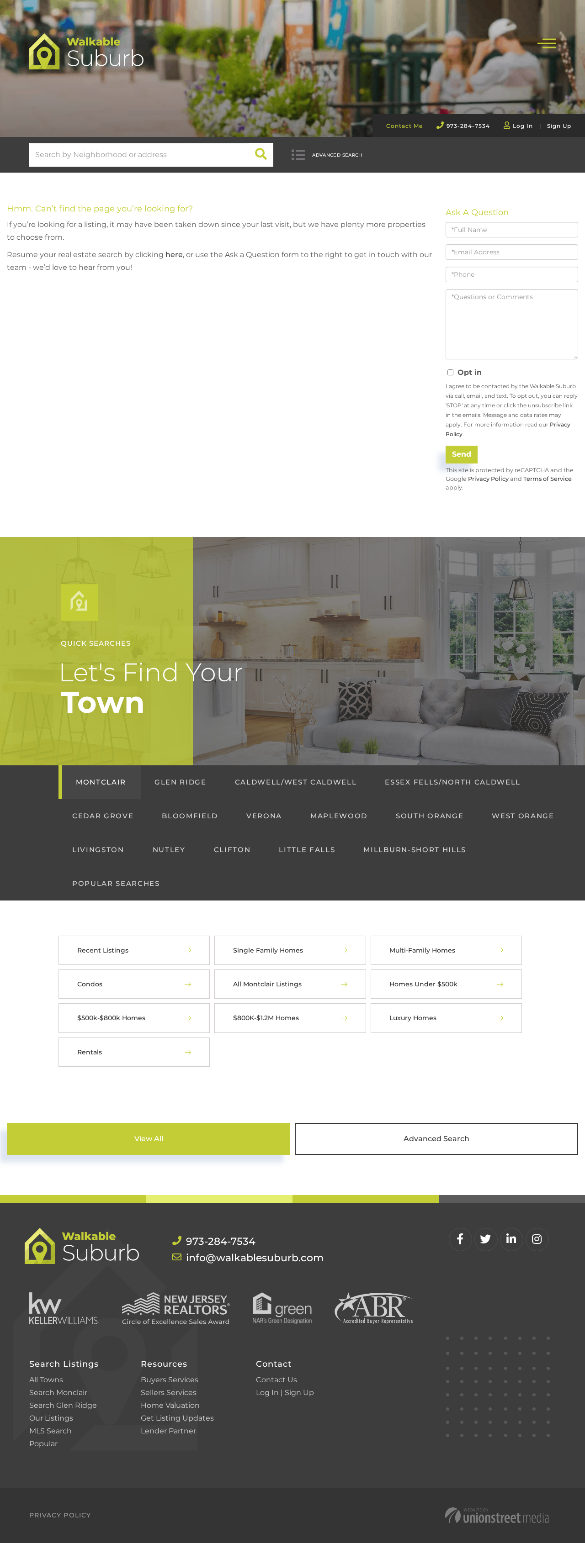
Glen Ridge (180, 782)
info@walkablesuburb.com (236, 1258)
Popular (43, 1443)
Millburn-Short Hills (414, 849)
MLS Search (50, 1431)
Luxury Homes (412, 1018)
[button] (261, 155)
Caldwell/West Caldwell (296, 782)
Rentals (89, 1052)
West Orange (523, 815)
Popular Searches (116, 883)
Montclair (101, 782)
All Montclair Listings (267, 984)
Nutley (169, 849)
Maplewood (338, 815)
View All (148, 1138)
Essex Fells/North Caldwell (452, 782)
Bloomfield (190, 815)
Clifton (232, 849)
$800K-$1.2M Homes (266, 1018)
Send (461, 454)
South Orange (429, 815)
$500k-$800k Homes (111, 1018)
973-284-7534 (468, 125)
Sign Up (559, 125)
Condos (89, 984)
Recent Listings (102, 950)
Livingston (98, 849)
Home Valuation (170, 1405)
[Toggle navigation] (546, 42)
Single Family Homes (268, 950)
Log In (523, 125)
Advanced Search (337, 155)
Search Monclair (58, 1392)
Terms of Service (547, 478)
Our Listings (51, 1418)
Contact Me (404, 125)
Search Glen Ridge (63, 1405)
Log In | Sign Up (285, 1392)
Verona (264, 815)
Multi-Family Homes (422, 950)
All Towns (46, 1379)
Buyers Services (169, 1379)
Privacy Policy (488, 478)
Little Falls (307, 849)
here (174, 254)
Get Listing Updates (177, 1418)
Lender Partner (168, 1431)
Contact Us (276, 1379)
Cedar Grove (102, 815)
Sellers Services (169, 1392)
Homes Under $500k (423, 984)
